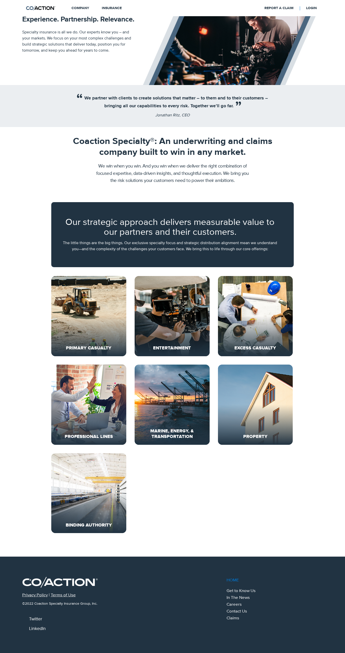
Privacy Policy (35, 595)
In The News (238, 597)
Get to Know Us (241, 590)
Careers (234, 604)
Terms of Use (63, 595)
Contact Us (237, 611)
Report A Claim (278, 8)
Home (233, 580)
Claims (233, 618)
